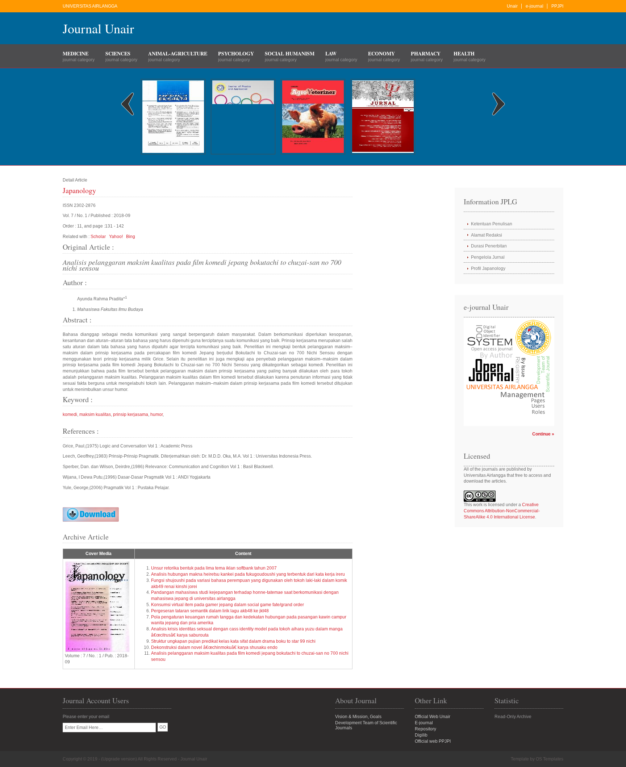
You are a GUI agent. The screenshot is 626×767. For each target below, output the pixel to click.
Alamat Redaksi (486, 235)
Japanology (79, 190)
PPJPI (557, 6)
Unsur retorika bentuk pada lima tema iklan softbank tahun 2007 (214, 568)
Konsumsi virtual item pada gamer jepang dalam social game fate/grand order (227, 604)
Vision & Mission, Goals (358, 716)
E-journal (424, 722)
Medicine (75, 53)
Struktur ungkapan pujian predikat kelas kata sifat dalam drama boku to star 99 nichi (233, 641)
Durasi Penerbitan (489, 246)
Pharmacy (426, 53)
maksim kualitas (95, 414)
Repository (425, 728)
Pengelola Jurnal (488, 257)
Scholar (98, 236)
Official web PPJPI (433, 741)
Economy (381, 53)
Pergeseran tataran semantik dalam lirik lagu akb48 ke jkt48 (210, 610)
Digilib (421, 735)
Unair (512, 6)
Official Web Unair (432, 716)
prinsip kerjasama (130, 414)
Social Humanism (289, 53)
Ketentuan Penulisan (491, 223)
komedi (70, 414)
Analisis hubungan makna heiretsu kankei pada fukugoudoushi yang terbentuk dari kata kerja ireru (248, 574)
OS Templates (549, 759)
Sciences (117, 53)
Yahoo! (116, 236)
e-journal (534, 6)
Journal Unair (98, 28)
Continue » (543, 434)
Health (464, 53)
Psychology (236, 53)
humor (156, 414)
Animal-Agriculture (177, 53)
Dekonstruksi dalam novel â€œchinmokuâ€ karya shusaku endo (214, 647)
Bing (130, 236)
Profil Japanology (488, 268)
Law (331, 53)
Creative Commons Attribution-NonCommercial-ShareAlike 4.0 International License (502, 511)
